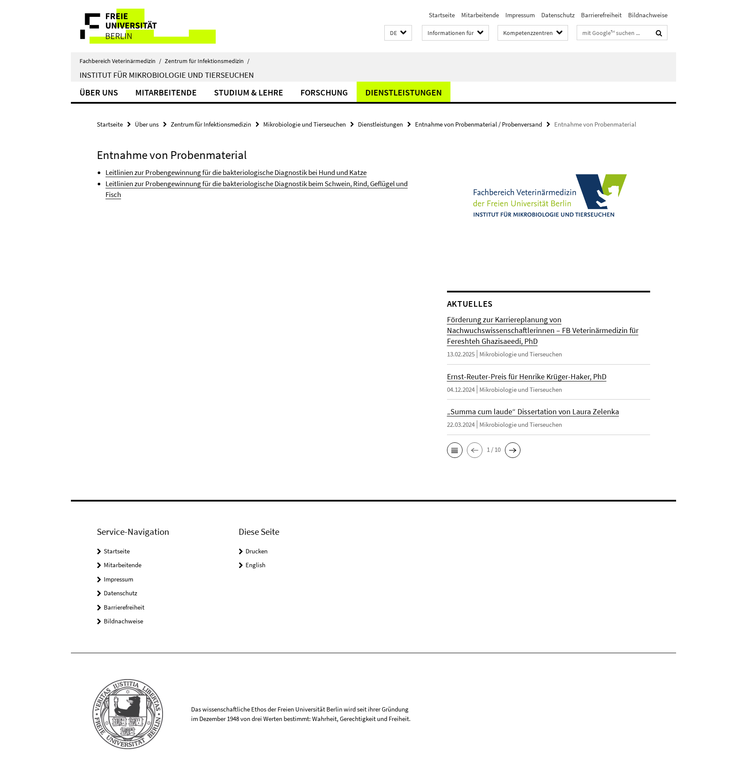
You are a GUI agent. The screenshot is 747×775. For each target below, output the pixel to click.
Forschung (324, 92)
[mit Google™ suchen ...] (659, 33)
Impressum (520, 15)
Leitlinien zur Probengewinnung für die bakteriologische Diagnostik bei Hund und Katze (236, 172)
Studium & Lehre (248, 92)
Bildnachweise (647, 15)
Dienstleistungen (403, 92)
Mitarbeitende (480, 15)
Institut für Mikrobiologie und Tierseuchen (167, 75)
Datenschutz (558, 15)
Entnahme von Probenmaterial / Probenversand (478, 124)
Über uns (99, 92)
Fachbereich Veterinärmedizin (120, 61)
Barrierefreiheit (601, 15)
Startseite (442, 15)
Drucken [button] (257, 551)
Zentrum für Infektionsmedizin (207, 61)
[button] (398, 33)
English (255, 565)
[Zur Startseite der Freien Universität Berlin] (143, 26)
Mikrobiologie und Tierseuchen (304, 124)
